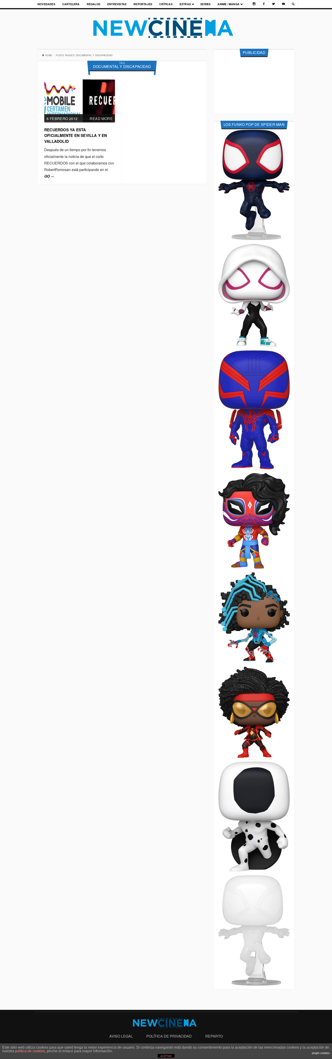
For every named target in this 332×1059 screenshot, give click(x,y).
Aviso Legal (121, 1036)
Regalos (93, 4)
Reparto (214, 1036)
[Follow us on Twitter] (273, 4)
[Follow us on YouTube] (283, 4)
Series (205, 4)
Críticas (166, 4)
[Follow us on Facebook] (264, 4)
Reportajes (142, 4)
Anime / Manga (228, 4)
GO (49, 176)
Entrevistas (116, 4)
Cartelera (71, 4)
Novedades (46, 4)
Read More (101, 118)
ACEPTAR (166, 1056)
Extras (185, 4)
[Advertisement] (254, 85)
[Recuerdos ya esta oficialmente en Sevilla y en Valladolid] (79, 100)
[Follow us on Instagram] (254, 4)
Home (48, 55)
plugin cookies (321, 1053)
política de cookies (30, 1051)
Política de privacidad (169, 1036)
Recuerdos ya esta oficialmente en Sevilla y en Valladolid (75, 135)
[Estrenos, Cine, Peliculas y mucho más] (166, 27)
